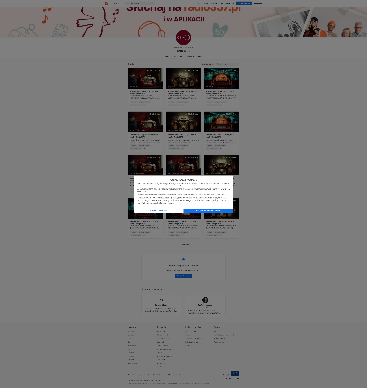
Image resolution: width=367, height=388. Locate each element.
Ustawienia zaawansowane (158, 210)
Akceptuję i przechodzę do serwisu (208, 210)
